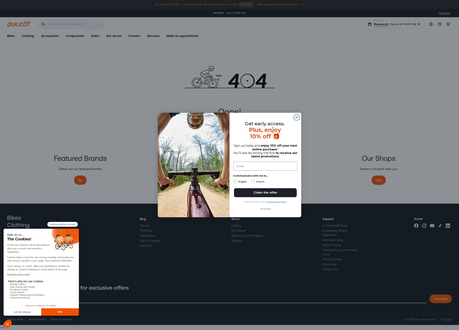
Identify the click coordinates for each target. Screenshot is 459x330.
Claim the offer (265, 192)
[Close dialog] (297, 117)
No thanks (265, 208)
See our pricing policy (277, 202)
